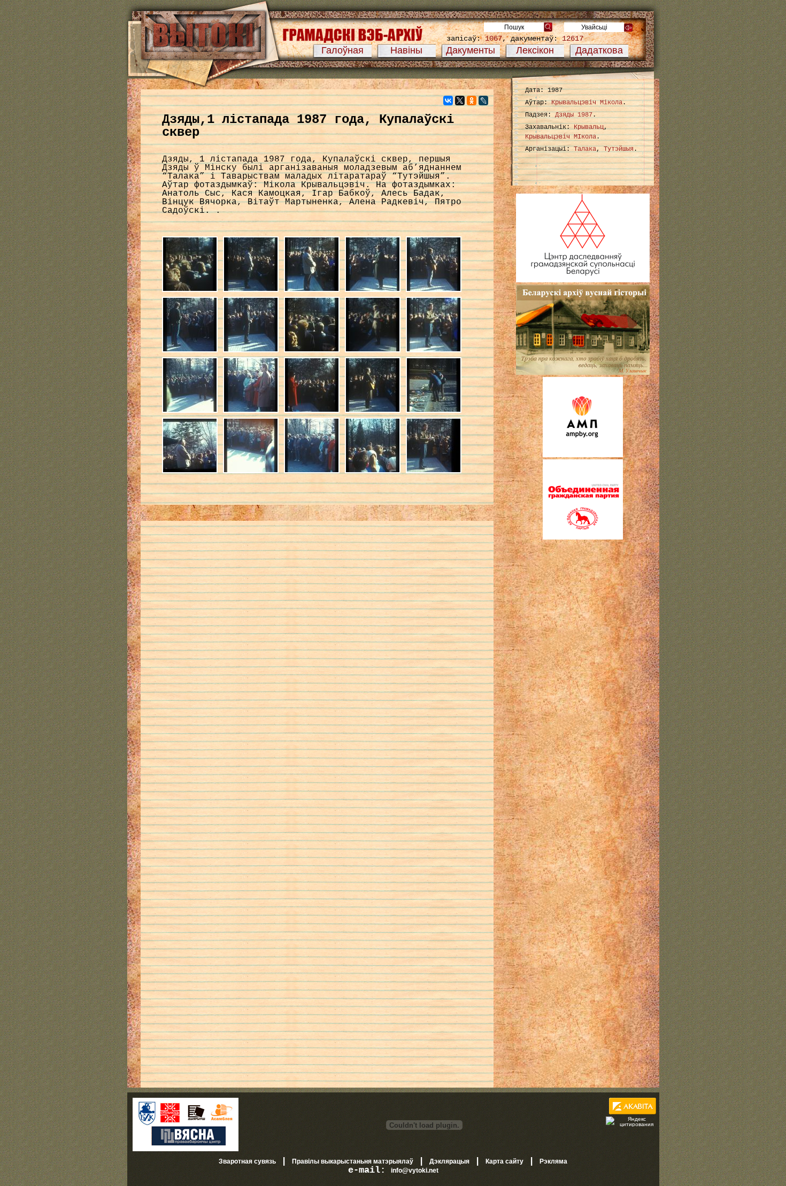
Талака (585, 149)
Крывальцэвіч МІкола (560, 137)
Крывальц (589, 127)
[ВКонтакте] (448, 100)
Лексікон (535, 50)
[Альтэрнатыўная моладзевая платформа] (583, 455)
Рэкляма (553, 1161)
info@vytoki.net (414, 1170)
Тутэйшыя (619, 149)
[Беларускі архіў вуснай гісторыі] (583, 373)
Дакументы (470, 50)
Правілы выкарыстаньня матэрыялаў (352, 1161)
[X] (460, 100)
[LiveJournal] (483, 100)
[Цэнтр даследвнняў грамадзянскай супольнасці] (583, 280)
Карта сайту (504, 1161)
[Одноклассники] (471, 100)
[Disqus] (317, 665)
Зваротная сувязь (247, 1161)
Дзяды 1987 (573, 115)
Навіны (406, 50)
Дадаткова (599, 50)
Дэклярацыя (449, 1161)
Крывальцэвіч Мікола (586, 102)
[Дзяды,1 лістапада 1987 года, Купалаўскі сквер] (192, 292)
